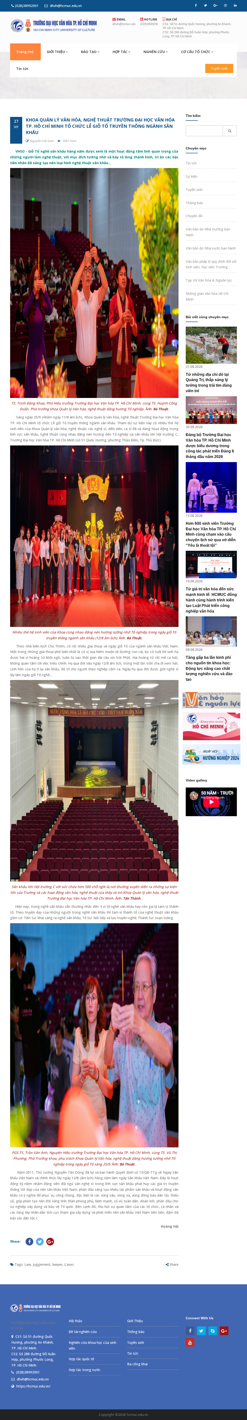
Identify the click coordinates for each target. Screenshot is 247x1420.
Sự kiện (191, 176)
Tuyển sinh (219, 68)
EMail (121, 19)
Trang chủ (25, 51)
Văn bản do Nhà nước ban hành (211, 248)
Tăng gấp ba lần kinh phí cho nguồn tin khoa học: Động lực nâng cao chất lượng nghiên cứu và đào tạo (209, 668)
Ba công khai (137, 1364)
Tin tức (22, 68)
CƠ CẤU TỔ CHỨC (195, 51)
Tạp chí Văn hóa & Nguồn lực (209, 280)
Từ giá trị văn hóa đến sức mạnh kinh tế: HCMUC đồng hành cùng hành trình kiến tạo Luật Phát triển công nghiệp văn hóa (211, 600)
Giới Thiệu (135, 1321)
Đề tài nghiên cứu (83, 1331)
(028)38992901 (26, 5)
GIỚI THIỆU (56, 51)
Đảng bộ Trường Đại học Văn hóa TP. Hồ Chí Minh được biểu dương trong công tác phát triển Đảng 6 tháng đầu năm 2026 (210, 446)
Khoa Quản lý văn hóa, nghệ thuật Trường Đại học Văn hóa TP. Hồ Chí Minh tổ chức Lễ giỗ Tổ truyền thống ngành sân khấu (100, 126)
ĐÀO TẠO (88, 51)
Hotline (150, 19)
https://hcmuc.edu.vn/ (33, 1386)
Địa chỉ (171, 19)
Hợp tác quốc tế (81, 1359)
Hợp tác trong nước (84, 1369)
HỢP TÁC (120, 51)
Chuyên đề (194, 216)
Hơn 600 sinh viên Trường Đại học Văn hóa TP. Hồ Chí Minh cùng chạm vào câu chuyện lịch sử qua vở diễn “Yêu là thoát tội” (211, 534)
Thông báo (194, 203)
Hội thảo (75, 1321)
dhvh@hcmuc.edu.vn (65, 5)
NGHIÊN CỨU (154, 51)
